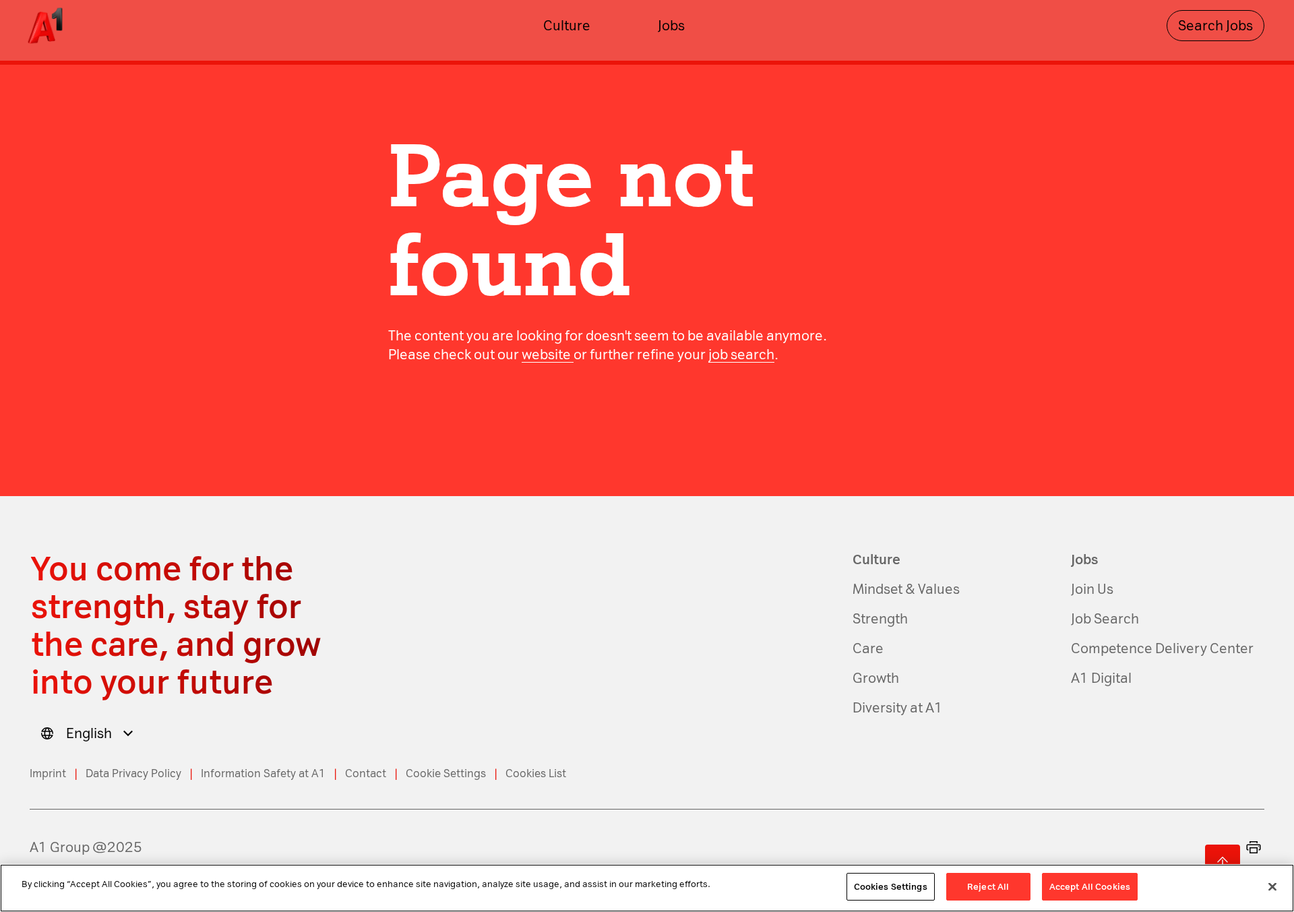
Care (868, 648)
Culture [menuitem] (566, 26)
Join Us (1092, 589)
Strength (880, 619)
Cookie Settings (446, 773)
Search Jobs (1215, 26)
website (548, 354)
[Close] (1272, 886)
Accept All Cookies (1089, 887)
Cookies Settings (890, 887)
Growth (876, 678)
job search (741, 354)
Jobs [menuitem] (671, 26)
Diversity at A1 (898, 708)
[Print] (1253, 847)
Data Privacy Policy (133, 773)
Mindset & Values (906, 589)
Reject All (988, 887)
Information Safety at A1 (263, 773)
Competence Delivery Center (1162, 648)
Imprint (48, 773)
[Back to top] (1222, 862)
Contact (365, 773)
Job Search (1105, 619)
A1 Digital (1101, 678)
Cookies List (535, 773)
